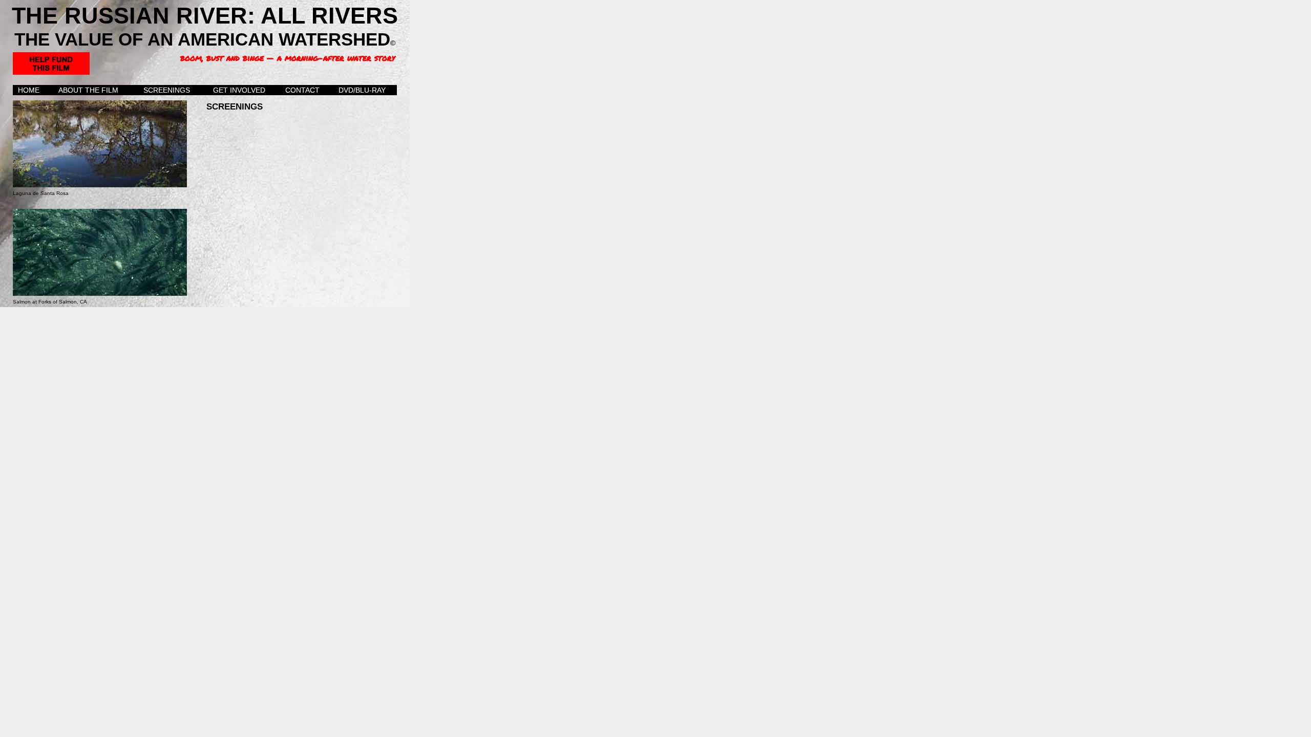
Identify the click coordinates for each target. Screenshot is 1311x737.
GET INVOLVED (239, 90)
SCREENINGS (166, 90)
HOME (28, 90)
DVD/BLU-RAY (362, 90)
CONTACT (302, 90)
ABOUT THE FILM (88, 90)
